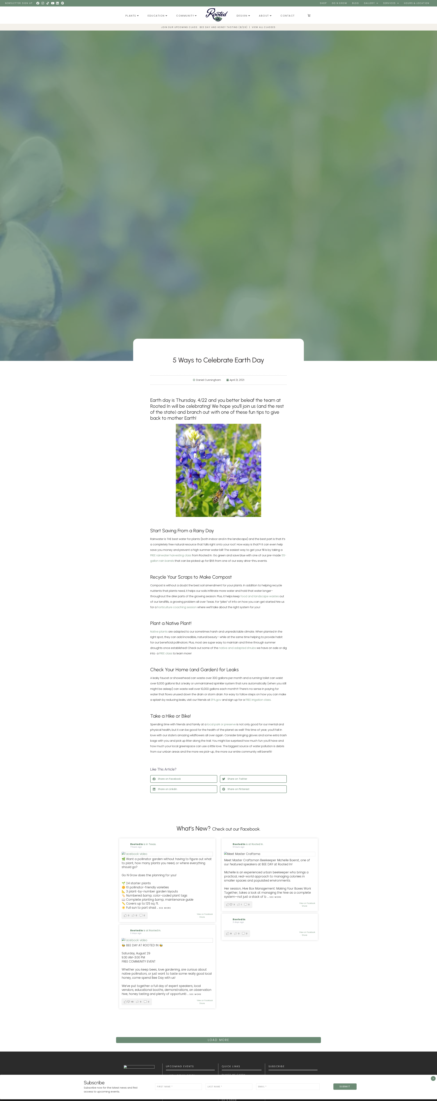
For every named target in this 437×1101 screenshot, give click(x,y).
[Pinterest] (62, 3)
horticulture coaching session (177, 607)
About (264, 15)
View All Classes (264, 27)
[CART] (309, 15)
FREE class (165, 653)
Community (185, 15)
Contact (287, 15)
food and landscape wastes (260, 596)
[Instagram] (43, 3)
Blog (355, 3)
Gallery (369, 3)
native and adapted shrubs (237, 648)
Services (389, 3)
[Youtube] (53, 3)
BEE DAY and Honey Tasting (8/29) (224, 27)
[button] (183, 779)
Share (202, 917)
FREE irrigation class (258, 700)
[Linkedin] (57, 3)
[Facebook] (38, 3)
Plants (130, 15)
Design (242, 15)
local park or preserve (221, 724)
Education (156, 15)
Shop (323, 3)
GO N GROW (339, 3)
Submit (345, 1086)
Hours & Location (416, 3)
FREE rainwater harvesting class (170, 555)
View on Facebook (205, 914)
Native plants (159, 632)
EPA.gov (216, 700)
